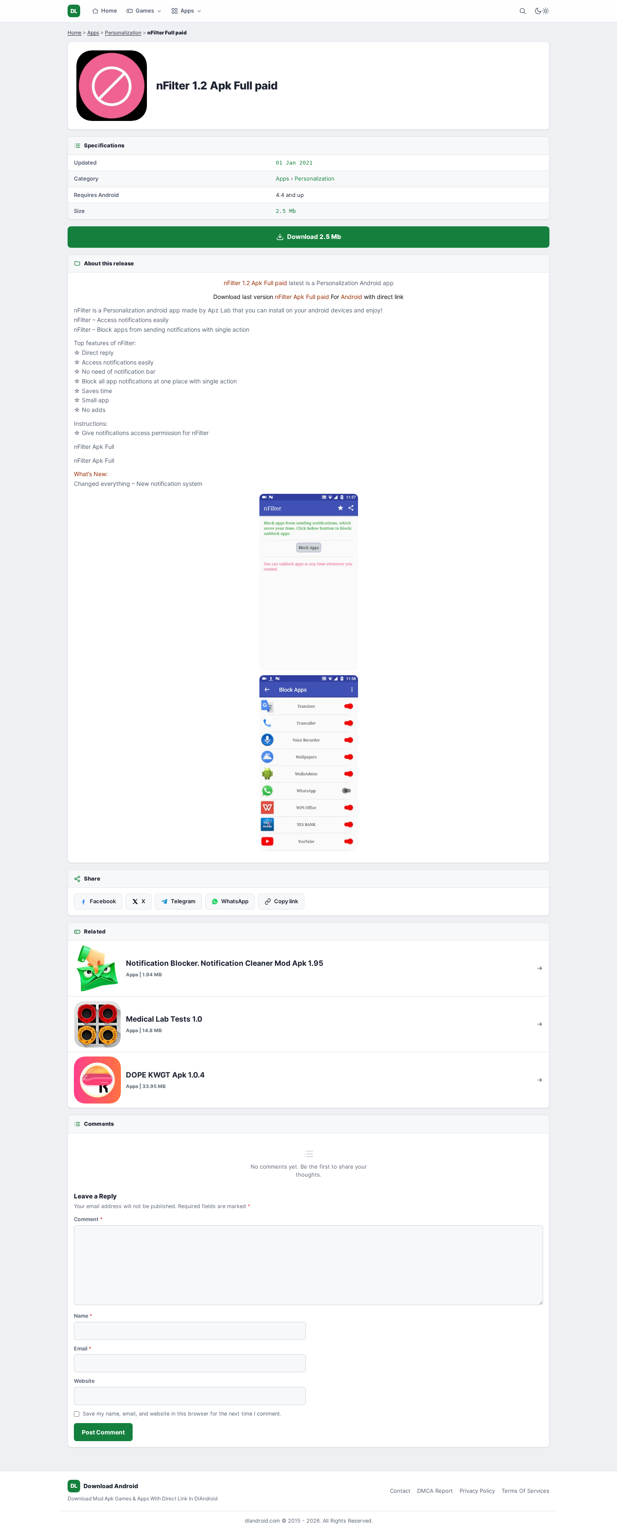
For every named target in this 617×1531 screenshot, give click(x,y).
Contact (400, 1490)
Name (83, 1316)
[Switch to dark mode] (541, 10)
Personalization (123, 32)
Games (145, 10)
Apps (187, 10)
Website (84, 1381)
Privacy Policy (477, 1490)
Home (109, 10)
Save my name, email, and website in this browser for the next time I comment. (182, 1413)
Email (83, 1348)
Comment (88, 1219)
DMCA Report (435, 1490)
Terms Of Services (525, 1490)
